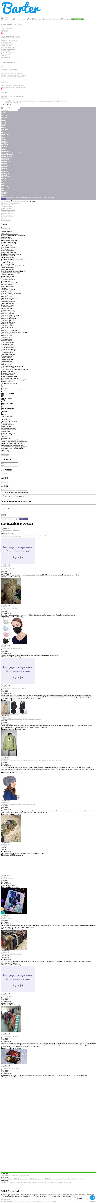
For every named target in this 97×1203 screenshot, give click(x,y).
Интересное (4, 98)
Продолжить (5, 455)
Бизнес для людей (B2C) (41, 1179)
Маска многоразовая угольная (12, 648)
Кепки (4, 846)
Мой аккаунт (15, 1175)
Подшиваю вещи (7, 878)
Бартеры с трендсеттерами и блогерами (13, 75)
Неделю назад (11, 490)
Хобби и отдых (6, 50)
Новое (3, 474)
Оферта (49, 1182)
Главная (3, 1175)
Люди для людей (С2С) (25, 1179)
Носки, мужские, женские (10, 1068)
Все (2, 490)
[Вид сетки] (3, 531)
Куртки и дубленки (8, 568)
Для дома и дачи (6, 54)
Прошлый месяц (21, 490)
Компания (16, 530)
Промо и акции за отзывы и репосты (13, 77)
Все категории (5, 201)
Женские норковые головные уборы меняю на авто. (19, 804)
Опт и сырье (5, 31)
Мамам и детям (6, 45)
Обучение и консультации (9, 40)
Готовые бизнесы (6, 28)
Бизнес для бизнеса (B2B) (9, 1179)
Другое (70, 1179)
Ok (2, 386)
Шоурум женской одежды (10, 1036)
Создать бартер (24, 1175)
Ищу (6, 482)
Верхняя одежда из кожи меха (12, 954)
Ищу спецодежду (8, 996)
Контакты (55, 1182)
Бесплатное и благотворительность (12, 96)
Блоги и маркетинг (55, 1179)
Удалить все (17, 536)
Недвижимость (6, 42)
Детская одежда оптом (9, 608)
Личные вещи (5, 57)
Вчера (5, 490)
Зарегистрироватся (38, 1201)
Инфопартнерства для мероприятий (12, 85)
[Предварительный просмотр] (1, 568)
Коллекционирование (8, 47)
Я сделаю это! (5, 1199)
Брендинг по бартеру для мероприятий (13, 87)
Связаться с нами (50, 1201)
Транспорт (4, 30)
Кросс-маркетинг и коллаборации (12, 73)
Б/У (6, 474)
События (64, 1179)
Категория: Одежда (7, 536)
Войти (29, 1201)
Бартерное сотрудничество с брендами (14, 688)
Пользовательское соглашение (10, 1182)
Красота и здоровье (7, 44)
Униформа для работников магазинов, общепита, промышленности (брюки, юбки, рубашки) (32, 760)
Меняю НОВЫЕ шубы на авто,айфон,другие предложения (21, 719)
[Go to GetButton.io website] (92, 1201)
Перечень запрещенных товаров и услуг (34, 1182)
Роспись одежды (7, 918)
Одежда (3, 55)
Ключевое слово (6, 228)
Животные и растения (8, 52)
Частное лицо (8, 530)
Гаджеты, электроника (8, 49)
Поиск (3, 199)
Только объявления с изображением (16, 492)
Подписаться (23, 518)
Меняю (3, 482)
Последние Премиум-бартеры (14, 496)
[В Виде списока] (1, 531)
